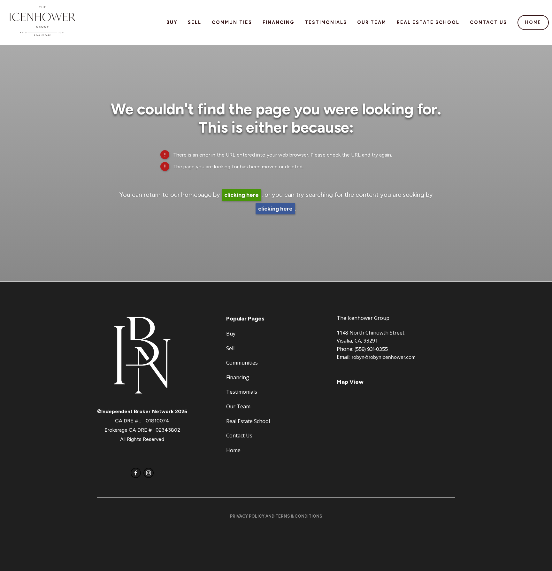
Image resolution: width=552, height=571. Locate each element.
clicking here (241, 194)
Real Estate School (428, 22)
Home (533, 22)
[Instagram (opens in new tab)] (148, 473)
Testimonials (326, 22)
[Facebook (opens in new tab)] (136, 473)
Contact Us (488, 22)
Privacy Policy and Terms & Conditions (276, 516)
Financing (278, 22)
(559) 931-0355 (371, 348)
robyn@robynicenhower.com (384, 356)
